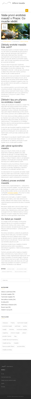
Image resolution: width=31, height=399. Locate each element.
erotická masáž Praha (7, 271)
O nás (2, 373)
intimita (11, 329)
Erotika (5, 302)
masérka (5, 333)
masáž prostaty (7, 349)
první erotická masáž (21, 268)
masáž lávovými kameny (10, 339)
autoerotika (21, 346)
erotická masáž (10, 268)
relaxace (5, 323)
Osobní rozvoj (6, 310)
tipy (15, 336)
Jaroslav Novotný (7, 41)
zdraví (24, 333)
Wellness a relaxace (9, 304)
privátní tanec (6, 336)
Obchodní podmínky (6, 377)
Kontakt (3, 386)
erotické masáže (13, 193)
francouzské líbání (8, 346)
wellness (17, 326)
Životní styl (5, 307)
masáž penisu (6, 343)
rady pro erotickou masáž (20, 271)
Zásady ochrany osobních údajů (8, 380)
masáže (16, 343)
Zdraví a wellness (24, 41)
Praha (12, 323)
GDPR (2, 383)
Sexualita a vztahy (8, 299)
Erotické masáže (7, 294)
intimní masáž (15, 333)
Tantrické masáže (8, 297)
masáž (4, 329)
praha (25, 326)
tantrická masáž (22, 323)
